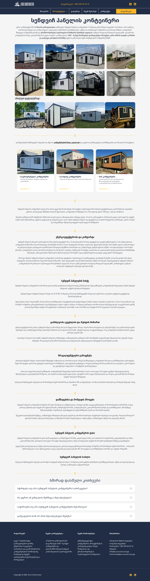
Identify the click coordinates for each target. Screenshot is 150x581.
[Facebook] (130, 4)
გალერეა (75, 11)
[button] (66, 11)
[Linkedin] (135, 4)
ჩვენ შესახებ (90, 11)
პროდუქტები (58, 11)
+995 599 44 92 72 (81, 4)
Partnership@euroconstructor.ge (122, 554)
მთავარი (44, 11)
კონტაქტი (105, 11)
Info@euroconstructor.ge (119, 551)
